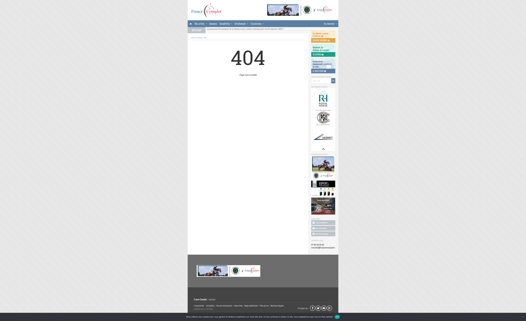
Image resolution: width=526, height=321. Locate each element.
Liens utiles (238, 305)
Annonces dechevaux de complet (321, 49)
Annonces (213, 23)
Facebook (312, 308)
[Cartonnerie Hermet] (323, 137)
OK (337, 317)
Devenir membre (320, 40)
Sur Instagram (321, 234)
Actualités (210, 305)
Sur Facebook (321, 223)
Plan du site (264, 305)
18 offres (317, 54)
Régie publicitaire (251, 305)
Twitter (318, 308)
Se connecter (329, 23)
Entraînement (240, 23)
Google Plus (329, 308)
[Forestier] (299, 5)
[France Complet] (206, 10)
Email (323, 308)
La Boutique (318, 71)
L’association (256, 23)
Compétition (224, 23)
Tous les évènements (224, 305)
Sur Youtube (320, 228)
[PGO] (323, 206)
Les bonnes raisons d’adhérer (320, 35)
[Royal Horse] (323, 98)
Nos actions (200, 23)
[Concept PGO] (323, 117)
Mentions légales (277, 305)
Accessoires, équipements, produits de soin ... (322, 64)
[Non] (522, 317)
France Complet (196, 38)
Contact (212, 299)
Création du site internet (203, 309)
